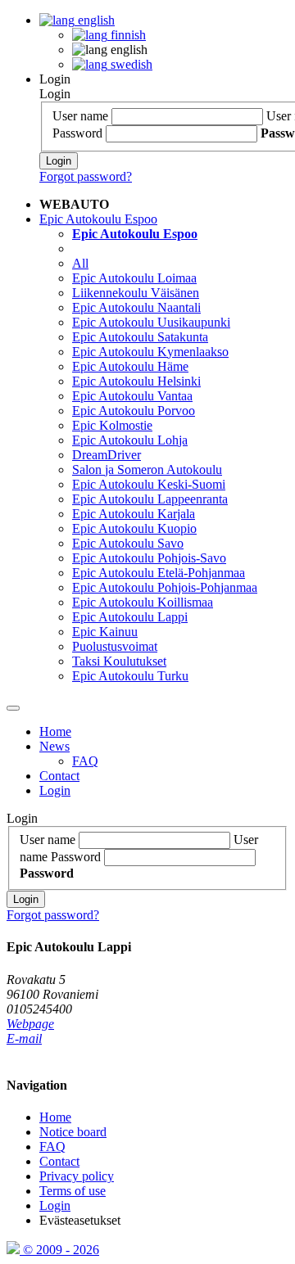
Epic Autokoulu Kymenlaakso (150, 352)
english (95, 20)
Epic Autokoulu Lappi (130, 617)
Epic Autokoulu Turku (130, 676)
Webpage (30, 1024)
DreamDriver (106, 455)
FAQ (85, 761)
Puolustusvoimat (114, 646)
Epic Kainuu (105, 632)
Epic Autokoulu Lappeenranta (150, 499)
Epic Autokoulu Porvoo (133, 411)
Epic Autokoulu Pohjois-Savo (149, 558)
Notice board (73, 1132)
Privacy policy (76, 1176)
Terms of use (72, 1191)
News (54, 746)
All (80, 263)
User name (80, 116)
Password (77, 133)
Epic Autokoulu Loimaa (134, 278)
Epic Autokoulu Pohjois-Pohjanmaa (164, 587)
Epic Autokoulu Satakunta (140, 337)
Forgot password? (85, 176)
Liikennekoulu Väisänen (135, 293)
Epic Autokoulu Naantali (136, 307)
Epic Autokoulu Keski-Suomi (148, 484)
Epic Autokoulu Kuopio (134, 528)
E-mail (24, 1038)
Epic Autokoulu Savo (128, 543)
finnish (126, 35)
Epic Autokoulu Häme (130, 366)
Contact (59, 776)
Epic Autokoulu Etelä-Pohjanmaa (158, 573)
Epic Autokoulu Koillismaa (142, 602)
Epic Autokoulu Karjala (133, 514)
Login (54, 79)
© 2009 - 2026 (59, 1250)
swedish (129, 64)
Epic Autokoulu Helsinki (136, 381)
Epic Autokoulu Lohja (130, 440)
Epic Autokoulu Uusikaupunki (151, 322)
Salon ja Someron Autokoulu (147, 469)
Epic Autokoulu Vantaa (132, 396)
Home (55, 731)
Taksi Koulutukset (119, 661)
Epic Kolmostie (112, 425)
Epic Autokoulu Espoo (98, 219)
